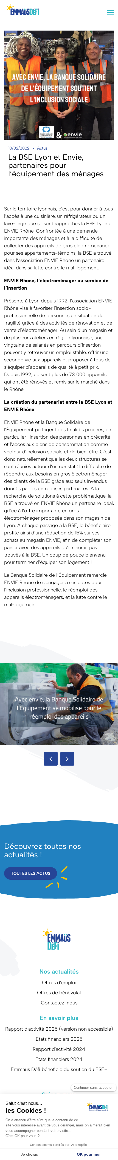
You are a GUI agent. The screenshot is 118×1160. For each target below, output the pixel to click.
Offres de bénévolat (59, 993)
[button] (51, 759)
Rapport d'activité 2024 (59, 1049)
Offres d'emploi (59, 983)
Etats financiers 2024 (59, 1059)
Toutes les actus (30, 873)
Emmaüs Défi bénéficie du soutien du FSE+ (59, 1069)
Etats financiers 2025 (59, 1039)
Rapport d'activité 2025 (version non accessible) (59, 1029)
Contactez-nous (59, 1003)
